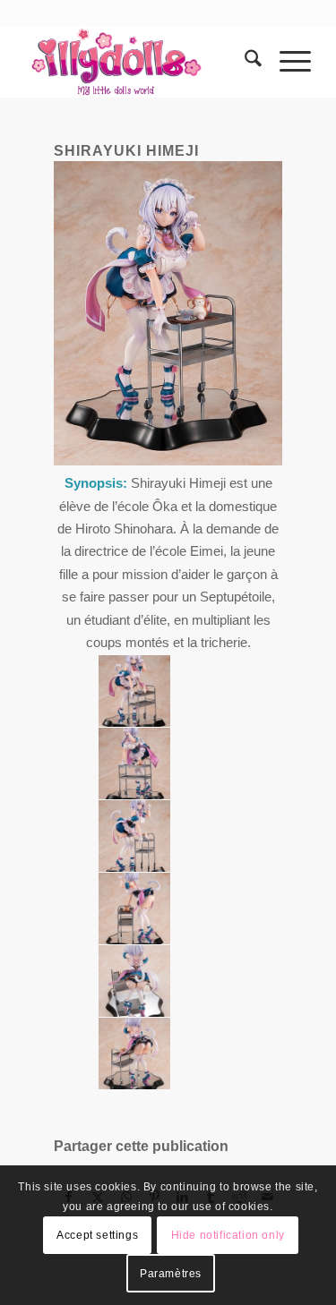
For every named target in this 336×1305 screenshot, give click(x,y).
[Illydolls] (139, 62)
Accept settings (97, 1235)
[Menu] (286, 62)
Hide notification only (228, 1235)
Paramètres (171, 1273)
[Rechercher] (244, 62)
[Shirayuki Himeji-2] (134, 691)
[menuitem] (244, 62)
